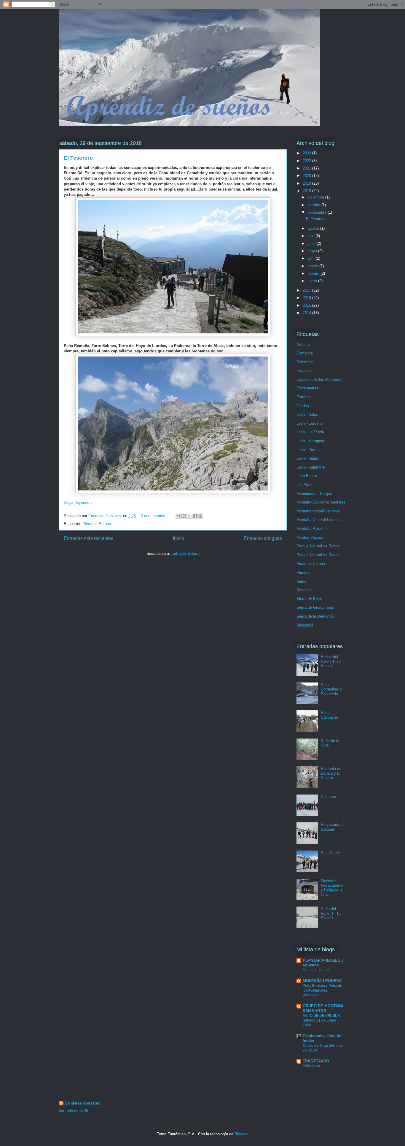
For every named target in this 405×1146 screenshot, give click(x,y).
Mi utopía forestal (316, 970)
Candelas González (82, 1103)
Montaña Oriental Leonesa (319, 519)
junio (312, 243)
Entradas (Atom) (185, 553)
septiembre (317, 212)
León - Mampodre (311, 441)
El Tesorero (78, 158)
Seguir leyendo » (78, 502)
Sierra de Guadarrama (315, 607)
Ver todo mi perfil (73, 1111)
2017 (307, 290)
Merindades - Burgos (314, 493)
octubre (314, 205)
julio (311, 236)
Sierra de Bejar (309, 599)
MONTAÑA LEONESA (322, 981)
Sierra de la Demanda (315, 616)
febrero (314, 273)
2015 (307, 305)
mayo (312, 251)
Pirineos (303, 572)
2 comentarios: (154, 516)
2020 (307, 175)
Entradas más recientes (88, 538)
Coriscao (328, 797)
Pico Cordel (331, 853)
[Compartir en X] (189, 516)
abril (311, 258)
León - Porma (308, 449)
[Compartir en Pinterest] (200, 516)
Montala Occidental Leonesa (320, 502)
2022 (307, 161)
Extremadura (307, 388)
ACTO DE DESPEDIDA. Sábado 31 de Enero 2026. (322, 1020)
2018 (307, 190)
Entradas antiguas (263, 538)
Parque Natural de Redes (317, 555)
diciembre (316, 197)
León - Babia (307, 414)
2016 (307, 297)
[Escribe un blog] (183, 516)
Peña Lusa (311, 1066)
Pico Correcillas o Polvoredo (331, 689)
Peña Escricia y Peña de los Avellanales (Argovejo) (322, 990)
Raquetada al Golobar (332, 827)
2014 (307, 313)
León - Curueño (309, 423)
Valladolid (304, 625)
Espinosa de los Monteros (318, 379)
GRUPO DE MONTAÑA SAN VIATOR (323, 1008)
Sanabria (304, 590)
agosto (313, 228)
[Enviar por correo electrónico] (178, 516)
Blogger (241, 1134)
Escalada (304, 370)
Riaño (301, 581)
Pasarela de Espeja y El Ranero (331, 773)
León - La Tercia (310, 432)
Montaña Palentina (312, 528)
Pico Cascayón (329, 715)
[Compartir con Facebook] (195, 516)
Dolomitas (305, 362)
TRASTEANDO (316, 1061)
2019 (307, 183)
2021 (307, 168)
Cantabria (304, 353)
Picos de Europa (96, 524)
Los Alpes (304, 484)
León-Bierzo (306, 476)
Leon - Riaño (307, 458)
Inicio (178, 538)
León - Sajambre (310, 467)
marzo (313, 266)
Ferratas (303, 397)
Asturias (303, 344)
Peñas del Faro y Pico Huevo (331, 661)
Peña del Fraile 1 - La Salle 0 (331, 913)
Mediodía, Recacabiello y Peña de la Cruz (332, 888)
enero (312, 281)
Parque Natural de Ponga (317, 546)
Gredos (302, 406)
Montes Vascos (309, 537)
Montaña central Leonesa (318, 511)
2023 (307, 153)
